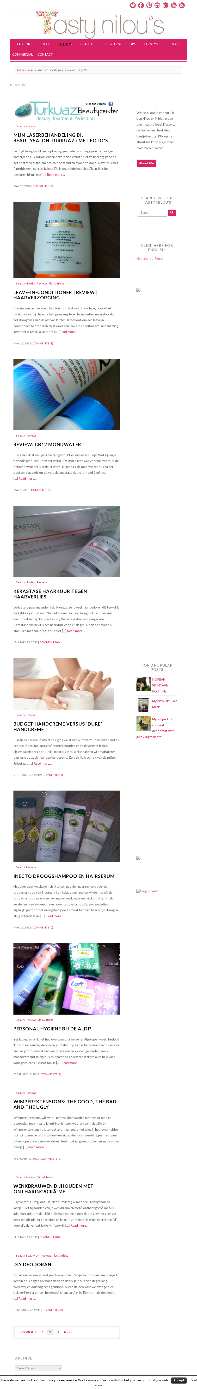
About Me (146, 163)
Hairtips (31, 283)
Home (21, 69)
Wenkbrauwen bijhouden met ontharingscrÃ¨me (53, 1188)
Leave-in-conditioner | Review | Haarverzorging (55, 295)
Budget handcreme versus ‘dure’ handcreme (57, 726)
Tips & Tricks (56, 283)
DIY (38, 1255)
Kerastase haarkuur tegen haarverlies (50, 593)
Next (68, 1332)
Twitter (133, 5)
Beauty (31, 69)
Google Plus (165, 5)
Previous (27, 1332)
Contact (45, 54)
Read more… (56, 175)
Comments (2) (51, 1074)
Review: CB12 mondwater (47, 444)
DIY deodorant (34, 1264)
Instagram (157, 5)
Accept (178, 1380)
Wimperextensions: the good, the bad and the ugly (65, 1104)
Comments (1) (43, 343)
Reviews (31, 126)
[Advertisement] (155, 393)
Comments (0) (41, 489)
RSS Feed (182, 5)
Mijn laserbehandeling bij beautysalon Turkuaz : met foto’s (60, 137)
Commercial (22, 54)
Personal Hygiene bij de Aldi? (52, 1028)
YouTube (174, 5)
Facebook (141, 5)
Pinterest (149, 5)
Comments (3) (43, 186)
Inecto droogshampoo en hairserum (64, 876)
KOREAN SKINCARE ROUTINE (160, 685)
